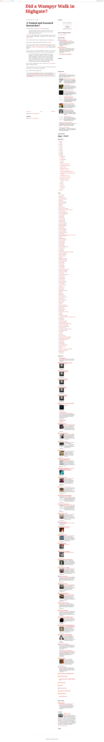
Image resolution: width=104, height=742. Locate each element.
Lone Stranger (61, 285)
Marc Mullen (61, 287)
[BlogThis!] (48, 73)
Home (41, 111)
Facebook (60, 243)
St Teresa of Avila (67, 514)
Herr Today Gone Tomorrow (63, 611)
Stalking (60, 318)
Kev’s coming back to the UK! (69, 568)
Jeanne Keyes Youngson (63, 269)
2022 (60, 141)
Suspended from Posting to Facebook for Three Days (68, 97)
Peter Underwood (62, 299)
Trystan (60, 334)
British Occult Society (63, 208)
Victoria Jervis (61, 346)
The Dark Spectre (62, 327)
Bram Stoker (61, 207)
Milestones (61, 289)
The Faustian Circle (63, 534)
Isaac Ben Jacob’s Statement (64, 577)
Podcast (60, 302)
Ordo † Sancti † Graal (63, 513)
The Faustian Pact (67, 535)
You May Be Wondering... (68, 635)
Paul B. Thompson (62, 297)
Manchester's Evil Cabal (63, 644)
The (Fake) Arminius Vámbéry (64, 323)
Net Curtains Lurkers (63, 696)
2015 (60, 145)
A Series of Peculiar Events (65, 163)
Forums (60, 249)
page (39, 28)
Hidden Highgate (62, 358)
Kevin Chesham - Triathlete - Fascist (66, 617)
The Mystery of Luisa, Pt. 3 (68, 90)
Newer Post (29, 111)
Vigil (65, 487)
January (61, 188)
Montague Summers (62, 290)
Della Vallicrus (61, 228)
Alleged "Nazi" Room (67, 434)
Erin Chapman (61, 242)
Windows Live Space (62, 350)
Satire (60, 313)
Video (60, 347)
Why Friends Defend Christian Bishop (65, 651)
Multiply (60, 293)
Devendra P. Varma (62, 232)
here (59, 722)
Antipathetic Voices (62, 423)
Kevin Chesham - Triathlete (64, 567)
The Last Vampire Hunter (63, 370)
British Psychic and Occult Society (65, 209)
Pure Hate (61, 645)
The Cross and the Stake (63, 326)
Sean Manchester (62, 315)
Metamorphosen (67, 544)
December (62, 156)
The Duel (61, 685)
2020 (60, 144)
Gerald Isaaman (62, 254)
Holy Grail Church (62, 261)
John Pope (61, 273)
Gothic (60, 257)
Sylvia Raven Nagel (62, 322)
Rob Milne (60, 310)
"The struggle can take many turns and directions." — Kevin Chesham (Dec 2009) (67, 626)
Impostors (60, 262)
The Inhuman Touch (63, 688)
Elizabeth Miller (61, 238)
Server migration (62, 359)
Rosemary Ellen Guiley (63, 311)
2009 (60, 155)
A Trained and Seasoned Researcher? (66, 171)
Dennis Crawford (62, 229)
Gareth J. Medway (62, 253)
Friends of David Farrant (63, 602)
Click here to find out (62, 34)
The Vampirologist (62, 47)
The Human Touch (62, 412)
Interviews (61, 265)
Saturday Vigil (66, 527)
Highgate (65, 405)
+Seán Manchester (62, 666)
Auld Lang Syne (62, 48)
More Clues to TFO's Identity (64, 127)
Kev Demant (61, 279)
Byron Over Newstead (68, 470)
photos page (49, 63)
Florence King (61, 247)
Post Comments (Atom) (35, 113)
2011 (60, 152)
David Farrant (61, 224)
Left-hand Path (62, 450)
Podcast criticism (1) (67, 116)
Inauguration (61, 263)
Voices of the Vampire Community (65, 348)
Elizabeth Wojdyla (62, 239)
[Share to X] (49, 73)
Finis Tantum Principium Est (68, 552)
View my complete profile (62, 725)
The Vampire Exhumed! (63, 593)
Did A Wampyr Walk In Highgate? (65, 495)
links (41, 66)
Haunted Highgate (62, 387)
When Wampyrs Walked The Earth (65, 362)
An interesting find (67, 84)
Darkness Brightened (63, 395)
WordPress (61, 351)
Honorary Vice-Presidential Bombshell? (66, 122)
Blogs (60, 205)
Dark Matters (61, 221)
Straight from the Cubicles (64, 180)
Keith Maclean (61, 278)
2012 (60, 150)
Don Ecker (61, 233)
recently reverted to (29, 37)
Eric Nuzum (61, 241)
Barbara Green (61, 201)
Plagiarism (61, 301)
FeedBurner (70, 28)
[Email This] (47, 73)
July (61, 162)
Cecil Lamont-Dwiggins (63, 213)
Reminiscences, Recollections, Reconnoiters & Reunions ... (65, 459)
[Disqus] (40, 95)
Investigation (61, 266)
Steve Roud (61, 319)
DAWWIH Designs (62, 225)
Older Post (53, 111)
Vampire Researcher (62, 339)
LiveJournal (61, 283)
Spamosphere (61, 702)
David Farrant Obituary (63, 441)
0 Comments (41, 73)
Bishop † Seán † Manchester (64, 551)
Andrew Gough (61, 197)
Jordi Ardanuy (61, 275)
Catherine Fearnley (62, 212)
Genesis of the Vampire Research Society (40, 47)
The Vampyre (61, 667)
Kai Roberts (61, 277)
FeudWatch (61, 245)
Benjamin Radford (62, 203)
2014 (60, 147)
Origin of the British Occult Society (38, 45)
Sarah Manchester (62, 693)
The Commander (62, 682)
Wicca (65, 451)
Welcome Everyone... (62, 603)
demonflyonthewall (62, 522)
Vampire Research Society (63, 338)
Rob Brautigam (61, 309)
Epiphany (66, 460)
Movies (60, 291)
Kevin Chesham (62, 281)
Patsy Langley (61, 295)
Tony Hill (60, 331)
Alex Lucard (61, 195)
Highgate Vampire (62, 259)
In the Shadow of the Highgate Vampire (66, 673)
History (65, 627)
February (62, 186)
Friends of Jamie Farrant (63, 610)
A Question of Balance (68, 478)
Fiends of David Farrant (63, 246)
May (61, 183)
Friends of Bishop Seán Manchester (65, 251)
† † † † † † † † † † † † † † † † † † (65, 486)
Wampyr (65, 363)
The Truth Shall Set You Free (64, 526)
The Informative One (62, 330)
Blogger (56, 739)
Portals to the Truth (62, 477)
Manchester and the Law (64, 168)
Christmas (61, 216)
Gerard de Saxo (61, 255)
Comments (61, 217)
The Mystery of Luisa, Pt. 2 (65, 175)
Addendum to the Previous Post (69, 78)
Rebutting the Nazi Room (68, 109)
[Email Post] (45, 73)
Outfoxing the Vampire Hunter (69, 103)
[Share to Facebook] (50, 73)
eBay (60, 237)
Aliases (60, 196)
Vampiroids (61, 342)
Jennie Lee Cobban (62, 270)
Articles (60, 200)
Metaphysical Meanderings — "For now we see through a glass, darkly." (66, 469)
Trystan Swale (61, 335)
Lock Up (65, 659)
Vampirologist (61, 343)
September (62, 159)
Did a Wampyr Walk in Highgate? (65, 54)
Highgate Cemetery (62, 258)
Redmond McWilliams (63, 306)
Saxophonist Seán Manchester (65, 690)
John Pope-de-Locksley (63, 274)
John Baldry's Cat (62, 271)
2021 (60, 142)
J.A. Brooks (61, 267)
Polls (60, 303)
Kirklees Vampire (62, 282)
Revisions (60, 307)
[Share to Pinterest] (51, 73)
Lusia (60, 286)
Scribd (60, 314)
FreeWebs (61, 250)
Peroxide (60, 298)
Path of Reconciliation (63, 676)
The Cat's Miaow (62, 658)
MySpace (60, 294)
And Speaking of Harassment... (65, 165)
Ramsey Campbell (62, 305)
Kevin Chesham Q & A (63, 433)
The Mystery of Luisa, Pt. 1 (65, 178)
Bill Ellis (60, 204)
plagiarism (49, 42)
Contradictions (61, 220)
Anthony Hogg (67, 713)
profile (53, 39)
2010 (60, 153)
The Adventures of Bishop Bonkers (65, 634)
